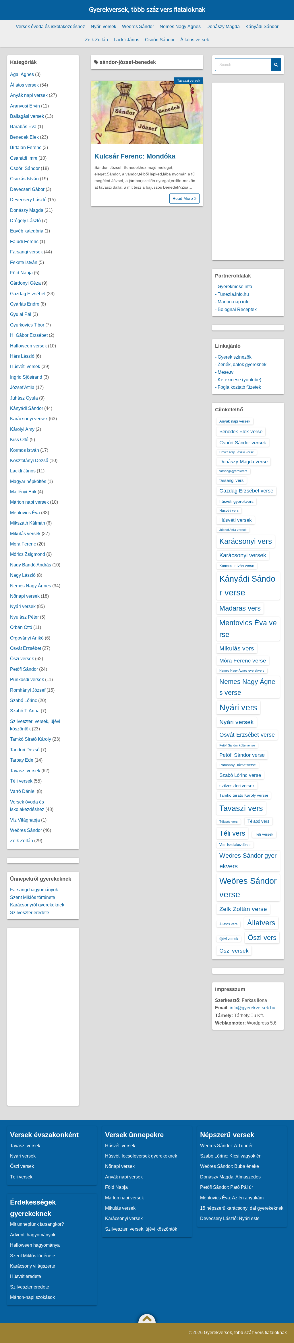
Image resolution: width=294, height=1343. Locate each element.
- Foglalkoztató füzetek (238, 387)
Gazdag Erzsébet (27, 293)
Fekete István (23, 262)
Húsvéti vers (229, 511)
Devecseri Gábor (27, 189)
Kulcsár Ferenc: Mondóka (134, 156)
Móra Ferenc (23, 543)
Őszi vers (262, 937)
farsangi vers (231, 480)
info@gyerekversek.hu (252, 1007)
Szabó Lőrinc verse (240, 775)
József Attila (22, 387)
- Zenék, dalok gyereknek (240, 364)
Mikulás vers (236, 648)
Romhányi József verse (237, 765)
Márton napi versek (29, 502)
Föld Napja (21, 272)
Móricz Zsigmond (27, 554)
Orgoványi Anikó (27, 638)
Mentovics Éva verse (248, 628)
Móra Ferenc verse (242, 661)
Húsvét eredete (25, 1276)
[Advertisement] (43, 1017)
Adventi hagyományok (32, 1234)
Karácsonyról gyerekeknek (37, 904)
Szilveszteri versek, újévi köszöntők (141, 1229)
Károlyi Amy (22, 429)
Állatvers (261, 923)
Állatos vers (228, 924)
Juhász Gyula (24, 398)
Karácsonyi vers (245, 541)
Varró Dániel (23, 791)
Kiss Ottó (19, 439)
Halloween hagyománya (35, 1245)
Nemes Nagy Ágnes (180, 26)
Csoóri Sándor (160, 39)
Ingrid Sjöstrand (26, 377)
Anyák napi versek (29, 95)
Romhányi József (27, 690)
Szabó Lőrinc (23, 700)
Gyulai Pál (20, 314)
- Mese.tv (224, 372)
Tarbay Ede (21, 760)
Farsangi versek (26, 251)
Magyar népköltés (28, 481)
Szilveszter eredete (29, 912)
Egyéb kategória (26, 230)
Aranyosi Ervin (25, 105)
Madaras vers (240, 608)
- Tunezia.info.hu (232, 294)
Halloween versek (28, 345)
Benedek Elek (24, 137)
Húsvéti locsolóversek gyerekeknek (141, 1156)
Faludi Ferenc (24, 241)
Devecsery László (28, 199)
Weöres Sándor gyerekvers (247, 860)
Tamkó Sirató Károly (30, 739)
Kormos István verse (236, 566)
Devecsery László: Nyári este (230, 1218)
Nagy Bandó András (30, 564)
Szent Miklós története (32, 897)
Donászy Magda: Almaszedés (230, 1176)
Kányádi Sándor (261, 26)
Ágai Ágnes (22, 74)
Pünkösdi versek (27, 679)
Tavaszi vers (241, 808)
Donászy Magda (223, 26)
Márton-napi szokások (32, 1297)
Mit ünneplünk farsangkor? (37, 1224)
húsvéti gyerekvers (236, 501)
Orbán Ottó (21, 627)
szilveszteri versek (237, 785)
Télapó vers (258, 821)
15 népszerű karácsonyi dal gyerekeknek (241, 1208)
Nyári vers (238, 707)
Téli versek (21, 781)
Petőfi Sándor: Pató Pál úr (226, 1187)
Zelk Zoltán (96, 39)
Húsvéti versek (25, 366)
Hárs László (22, 356)
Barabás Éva (23, 126)
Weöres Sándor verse (248, 887)
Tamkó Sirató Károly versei (243, 795)
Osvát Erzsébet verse (247, 735)
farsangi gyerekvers (233, 471)
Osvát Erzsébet (25, 648)
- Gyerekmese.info (233, 286)
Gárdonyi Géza (25, 283)
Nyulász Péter (24, 617)
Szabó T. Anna (25, 710)
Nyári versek (103, 26)
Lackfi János (126, 39)
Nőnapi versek (25, 596)
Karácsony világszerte (32, 1266)
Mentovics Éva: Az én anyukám (232, 1197)
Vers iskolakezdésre (235, 845)
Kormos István (24, 450)
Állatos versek (194, 39)
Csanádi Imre (23, 158)
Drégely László (25, 220)
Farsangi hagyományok (34, 889)
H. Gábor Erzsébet (29, 335)
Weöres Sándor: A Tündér (226, 1145)
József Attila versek (233, 529)
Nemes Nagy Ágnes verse (247, 687)
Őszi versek (22, 658)
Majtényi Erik (23, 491)
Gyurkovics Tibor (27, 324)
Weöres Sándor (138, 26)
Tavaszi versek (188, 81)
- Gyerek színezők (233, 357)
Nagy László (23, 575)
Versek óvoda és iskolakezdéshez (50, 26)
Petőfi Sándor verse (242, 755)
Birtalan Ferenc (25, 147)
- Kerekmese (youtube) (238, 379)
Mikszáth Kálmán (27, 523)
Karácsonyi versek (29, 418)
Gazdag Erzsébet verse (246, 491)
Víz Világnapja (25, 820)
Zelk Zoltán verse (243, 909)
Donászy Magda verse (243, 461)
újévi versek (228, 939)
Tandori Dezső (25, 749)
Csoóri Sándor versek (242, 442)
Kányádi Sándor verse (247, 585)
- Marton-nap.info (232, 301)
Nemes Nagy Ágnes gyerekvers (241, 670)
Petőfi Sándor (24, 669)
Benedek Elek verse (240, 431)
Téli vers (232, 833)
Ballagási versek (27, 116)
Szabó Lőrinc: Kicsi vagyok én (231, 1156)
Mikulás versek (25, 533)
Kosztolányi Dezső (29, 460)
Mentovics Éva (25, 512)
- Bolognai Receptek (236, 309)
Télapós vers (228, 821)
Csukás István (24, 178)
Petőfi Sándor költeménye (237, 745)
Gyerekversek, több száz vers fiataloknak (147, 9)
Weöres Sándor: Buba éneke (229, 1166)
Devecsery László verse (236, 452)
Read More (183, 198)
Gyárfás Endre (24, 304)
